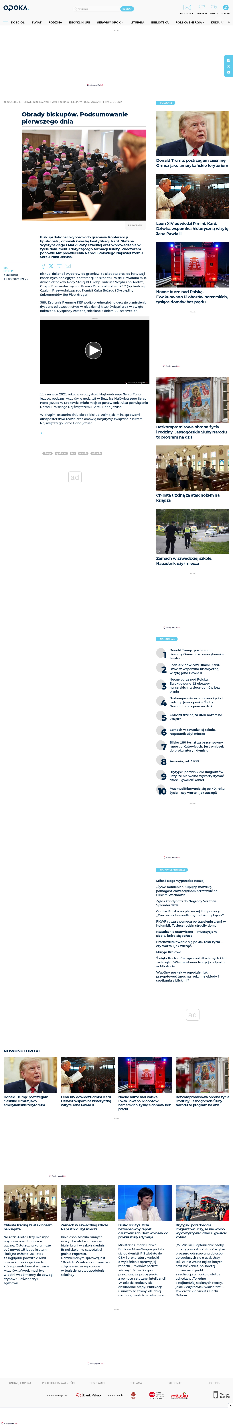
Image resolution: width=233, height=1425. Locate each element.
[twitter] (228, 66)
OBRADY (83, 453)
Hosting (214, 1383)
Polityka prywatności (58, 1383)
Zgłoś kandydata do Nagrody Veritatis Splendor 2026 (186, 903)
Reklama (136, 1383)
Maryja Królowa (168, 952)
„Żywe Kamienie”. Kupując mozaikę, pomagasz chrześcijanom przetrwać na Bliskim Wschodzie (187, 891)
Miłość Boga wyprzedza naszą (180, 881)
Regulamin (97, 1383)
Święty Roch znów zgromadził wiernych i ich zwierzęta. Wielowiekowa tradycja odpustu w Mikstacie (191, 962)
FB (44, 266)
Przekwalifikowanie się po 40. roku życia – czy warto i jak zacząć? (189, 944)
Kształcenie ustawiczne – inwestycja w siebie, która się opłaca (186, 933)
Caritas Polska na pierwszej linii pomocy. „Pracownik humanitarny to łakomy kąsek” (190, 913)
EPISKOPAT (61, 453)
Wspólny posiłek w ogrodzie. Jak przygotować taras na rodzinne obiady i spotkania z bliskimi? (187, 976)
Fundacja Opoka (19, 1383)
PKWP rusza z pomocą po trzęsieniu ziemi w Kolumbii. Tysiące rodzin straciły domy (191, 923)
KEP (73, 453)
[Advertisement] (116, 58)
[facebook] (228, 60)
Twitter (52, 266)
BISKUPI (47, 453)
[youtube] (228, 72)
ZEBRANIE (96, 453)
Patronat (175, 1383)
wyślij (68, 266)
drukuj (60, 266)
